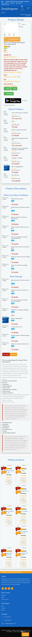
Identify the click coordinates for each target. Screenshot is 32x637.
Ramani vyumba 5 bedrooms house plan (20, 227)
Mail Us (7, 3)
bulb (13, 121)
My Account (19, 3)
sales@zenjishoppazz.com (10, 623)
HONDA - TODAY (17, 158)
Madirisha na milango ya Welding (19, 310)
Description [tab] (6, 354)
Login (2, 597)
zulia (23, 471)
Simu (14, 88)
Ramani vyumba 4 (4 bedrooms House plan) (19, 218)
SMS (7, 88)
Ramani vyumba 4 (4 (9, 512)
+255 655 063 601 (7, 620)
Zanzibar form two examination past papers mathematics (20, 149)
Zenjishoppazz (9, 9)
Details (8, 480)
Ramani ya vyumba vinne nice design (20, 256)
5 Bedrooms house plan (17, 198)
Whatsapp (9, 93)
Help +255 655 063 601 (7, 1)
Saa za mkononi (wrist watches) (20, 112)
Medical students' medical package (20, 335)
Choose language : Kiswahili (21, 1)
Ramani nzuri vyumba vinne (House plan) (20, 247)
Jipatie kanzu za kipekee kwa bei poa (20, 139)
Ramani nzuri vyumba (8, 554)
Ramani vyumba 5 (23, 511)
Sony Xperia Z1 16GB (23, 554)
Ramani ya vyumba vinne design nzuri (19, 266)
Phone (9, 483)
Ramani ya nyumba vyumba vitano (20, 344)
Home (2, 606)
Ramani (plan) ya (23, 491)
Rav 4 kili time (15, 175)
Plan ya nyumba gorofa (23, 532)
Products (3, 608)
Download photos (14, 39)
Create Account (5, 4)
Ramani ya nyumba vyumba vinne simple (19, 290)
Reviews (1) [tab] (13, 354)
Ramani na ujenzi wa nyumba (19, 129)
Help (3, 3)
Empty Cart (28, 15)
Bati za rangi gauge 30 (17, 166)
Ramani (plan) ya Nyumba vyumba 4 (20, 208)
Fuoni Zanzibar (7, 617)
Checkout (12, 3)
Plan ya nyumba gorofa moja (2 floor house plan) (19, 237)
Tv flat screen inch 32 (16, 327)
